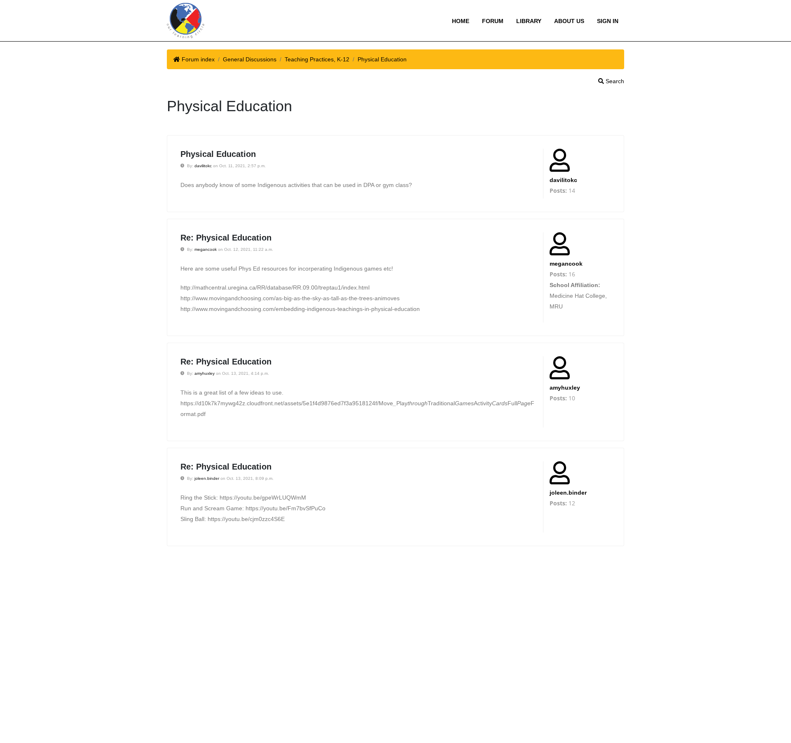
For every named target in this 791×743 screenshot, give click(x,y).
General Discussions (249, 59)
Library (528, 21)
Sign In (607, 21)
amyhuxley (204, 373)
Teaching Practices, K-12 (317, 59)
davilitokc (203, 166)
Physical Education (382, 59)
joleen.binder (206, 478)
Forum (492, 21)
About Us (569, 21)
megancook (205, 249)
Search (614, 81)
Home (460, 21)
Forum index (198, 59)
